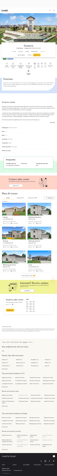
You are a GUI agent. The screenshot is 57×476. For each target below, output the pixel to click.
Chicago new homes (48, 377)
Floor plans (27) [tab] (20, 197)
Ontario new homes (7, 444)
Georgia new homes (36, 401)
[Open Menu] (54, 10)
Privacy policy (37, 464)
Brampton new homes (21, 417)
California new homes (7, 398)
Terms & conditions (49, 464)
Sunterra (27, 48)
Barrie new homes (6, 417)
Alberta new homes (7, 435)
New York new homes (48, 383)
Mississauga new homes (35, 423)
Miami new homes (34, 383)
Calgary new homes (49, 417)
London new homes (7, 423)
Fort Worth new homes (21, 380)
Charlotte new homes (35, 377)
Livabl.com (31, 331)
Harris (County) (14, 342)
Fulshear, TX (48, 359)
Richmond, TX (19, 365)
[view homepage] (4, 10)
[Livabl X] (41, 461)
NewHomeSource (6, 470)
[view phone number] (12, 304)
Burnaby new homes (34, 417)
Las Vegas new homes (7, 383)
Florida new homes (23, 401)
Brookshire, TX (34, 359)
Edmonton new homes (21, 420)
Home (3, 342)
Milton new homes (20, 423)
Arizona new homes (35, 395)
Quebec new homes (35, 444)
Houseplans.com (18, 470)
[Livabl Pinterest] (53, 461)
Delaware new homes (49, 398)
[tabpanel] (28, 240)
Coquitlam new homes (7, 420)
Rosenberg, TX (34, 365)
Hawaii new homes (49, 401)
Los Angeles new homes (21, 383)
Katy (14, 84)
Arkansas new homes (49, 395)
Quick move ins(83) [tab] (32, 197)
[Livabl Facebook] (49, 461)
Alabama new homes (7, 395)
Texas (8, 342)
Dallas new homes (6, 380)
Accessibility (26, 464)
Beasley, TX (5, 359)
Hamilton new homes (34, 420)
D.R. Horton (20, 48)
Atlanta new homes (6, 377)
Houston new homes (35, 380)
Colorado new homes (24, 398)
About (3, 464)
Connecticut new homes (37, 398)
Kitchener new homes (49, 420)
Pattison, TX (48, 362)
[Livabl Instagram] (45, 461)
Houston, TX (5, 362)
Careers (15, 464)
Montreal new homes (49, 423)
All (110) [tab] (8, 197)
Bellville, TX (19, 359)
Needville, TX (34, 362)
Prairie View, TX (6, 365)
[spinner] (49, 10)
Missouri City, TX (20, 362)
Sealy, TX (47, 365)
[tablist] (20, 197)
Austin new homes (19, 377)
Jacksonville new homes (49, 380)
